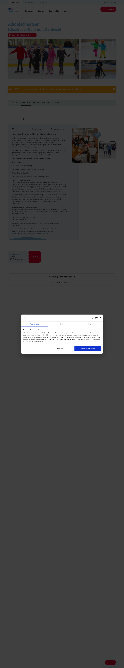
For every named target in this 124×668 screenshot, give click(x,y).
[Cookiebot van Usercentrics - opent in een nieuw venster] (93, 318)
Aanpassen (60, 348)
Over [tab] (89, 324)
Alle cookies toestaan (88, 348)
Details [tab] (62, 324)
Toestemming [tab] (34, 324)
